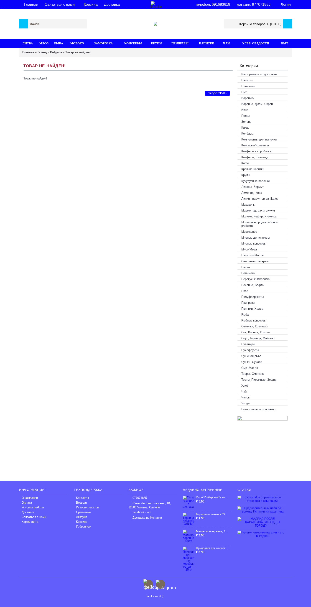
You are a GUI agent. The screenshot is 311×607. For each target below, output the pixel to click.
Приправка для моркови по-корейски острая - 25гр (212, 548)
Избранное (83, 526)
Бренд (42, 52)
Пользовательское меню (258, 409)
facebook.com (142, 512)
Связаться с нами (34, 517)
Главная (28, 52)
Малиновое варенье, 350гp (212, 531)
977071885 (140, 498)
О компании (30, 498)
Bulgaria (56, 52)
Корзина (81, 521)
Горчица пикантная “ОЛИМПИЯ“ (212, 514)
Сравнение (83, 512)
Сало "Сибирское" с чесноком (212, 497)
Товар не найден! (78, 52)
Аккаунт (81, 517)
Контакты (82, 498)
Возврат (81, 502)
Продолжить (217, 93)
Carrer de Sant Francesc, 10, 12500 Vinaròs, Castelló (149, 505)
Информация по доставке (259, 74)
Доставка (28, 512)
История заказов (87, 507)
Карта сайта (30, 521)
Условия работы (33, 507)
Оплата (27, 502)
